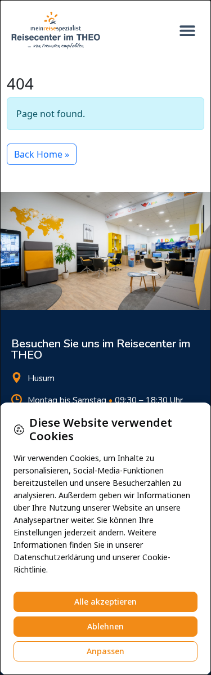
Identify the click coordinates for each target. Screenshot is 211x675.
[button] (187, 30)
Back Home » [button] (41, 154)
